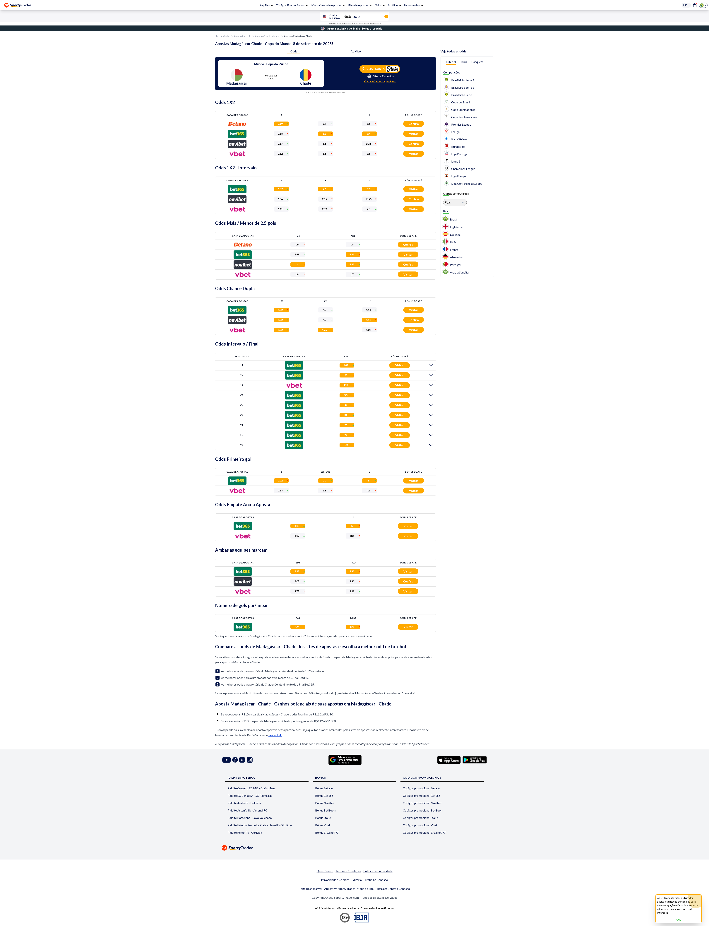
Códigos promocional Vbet (420, 825)
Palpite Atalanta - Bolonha (244, 803)
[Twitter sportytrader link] (242, 759)
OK (678, 919)
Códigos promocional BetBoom (423, 810)
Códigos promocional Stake (420, 817)
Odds (378, 5)
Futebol (451, 62)
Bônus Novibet (324, 803)
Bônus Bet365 (324, 795)
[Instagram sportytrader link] (249, 759)
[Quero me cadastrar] (695, 5)
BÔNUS (320, 777)
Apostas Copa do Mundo (267, 36)
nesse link (275, 735)
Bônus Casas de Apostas (326, 5)
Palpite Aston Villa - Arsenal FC (247, 810)
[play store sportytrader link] (475, 760)
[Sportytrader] (17, 5)
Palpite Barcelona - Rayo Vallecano (250, 817)
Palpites (264, 5)
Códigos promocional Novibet (422, 803)
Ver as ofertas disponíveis (380, 81)
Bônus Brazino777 (327, 832)
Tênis (463, 62)
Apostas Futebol (242, 36)
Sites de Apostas (358, 5)
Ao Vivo (393, 5)
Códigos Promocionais (290, 5)
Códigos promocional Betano (421, 788)
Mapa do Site (365, 888)
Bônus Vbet (322, 825)
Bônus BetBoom (325, 810)
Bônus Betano (324, 788)
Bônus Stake (323, 817)
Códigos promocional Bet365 (421, 795)
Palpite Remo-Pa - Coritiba (245, 832)
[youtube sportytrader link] (226, 759)
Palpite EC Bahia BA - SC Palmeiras (250, 795)
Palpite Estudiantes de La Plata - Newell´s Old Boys (260, 825)
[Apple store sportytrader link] (449, 760)
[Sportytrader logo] (354, 848)
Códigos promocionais (422, 777)
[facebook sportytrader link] (235, 759)
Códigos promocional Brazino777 (424, 832)
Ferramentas (412, 5)
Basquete (477, 62)
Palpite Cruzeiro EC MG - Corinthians (251, 788)
